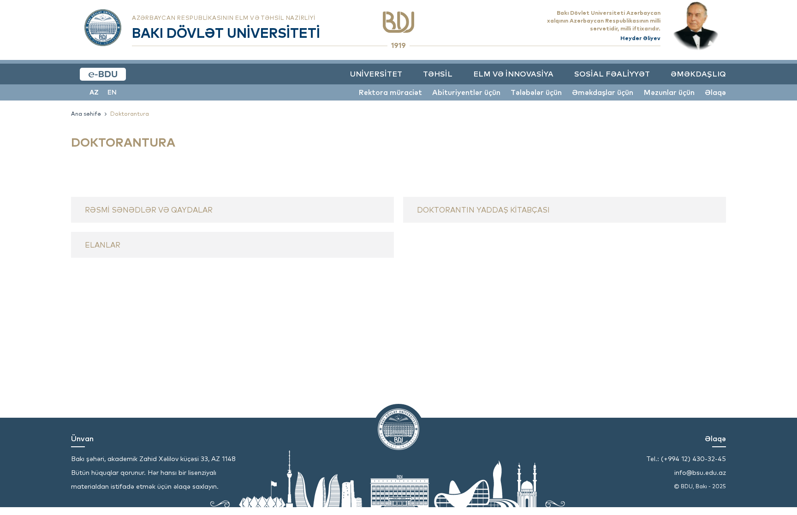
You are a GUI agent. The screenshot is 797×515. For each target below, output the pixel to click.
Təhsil (437, 73)
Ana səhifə (86, 113)
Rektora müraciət (390, 92)
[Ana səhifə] (398, 22)
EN (112, 92)
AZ (94, 92)
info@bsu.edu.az (700, 472)
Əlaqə (715, 92)
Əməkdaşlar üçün (602, 92)
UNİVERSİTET (376, 73)
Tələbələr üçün (536, 92)
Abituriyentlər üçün (466, 92)
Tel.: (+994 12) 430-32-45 (686, 459)
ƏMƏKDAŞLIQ (698, 73)
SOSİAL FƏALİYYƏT (612, 73)
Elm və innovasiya (513, 73)
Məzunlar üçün (669, 92)
